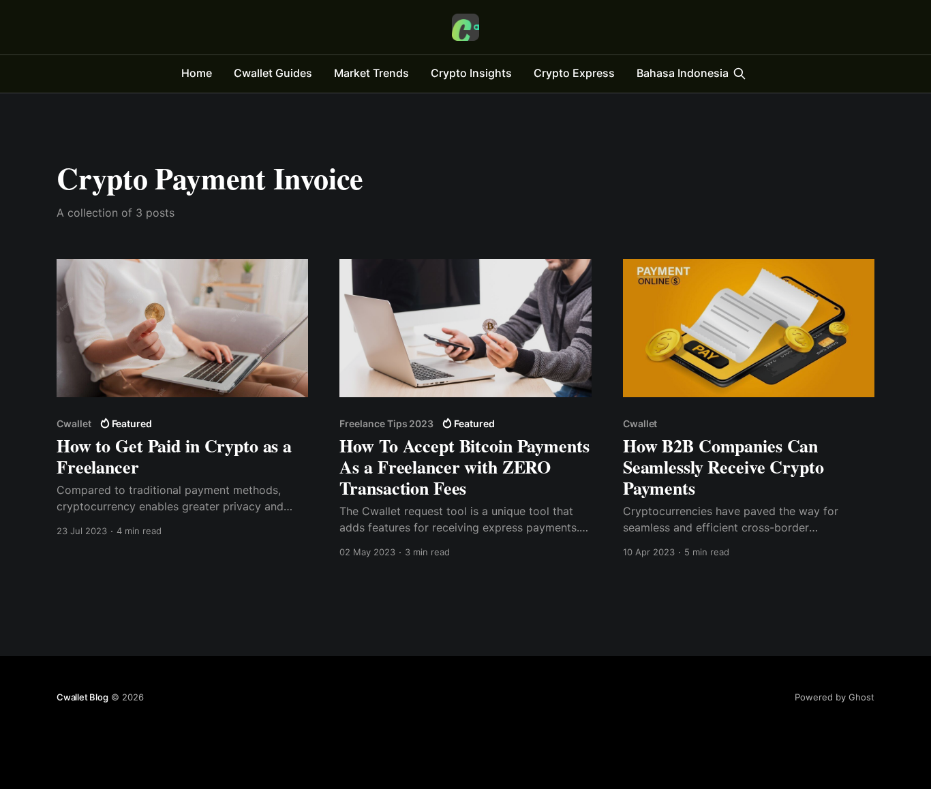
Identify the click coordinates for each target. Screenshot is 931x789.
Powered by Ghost (834, 697)
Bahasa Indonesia (683, 73)
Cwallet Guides (273, 73)
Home (196, 73)
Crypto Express (574, 73)
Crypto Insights (471, 73)
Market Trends (371, 73)
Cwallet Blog (82, 697)
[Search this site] (739, 73)
